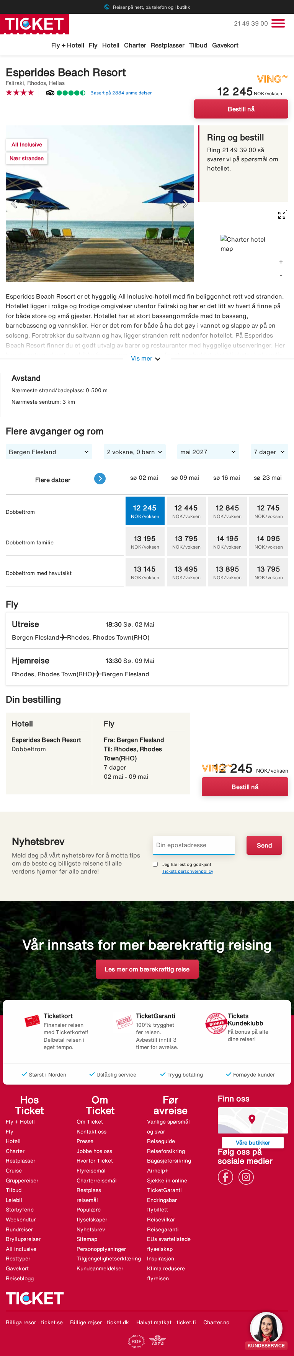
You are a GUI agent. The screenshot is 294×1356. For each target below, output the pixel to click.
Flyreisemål (91, 1170)
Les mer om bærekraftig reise (147, 969)
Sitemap (87, 1239)
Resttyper (18, 1258)
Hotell (110, 45)
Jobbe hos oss (94, 1151)
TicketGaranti (164, 1190)
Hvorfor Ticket (95, 1160)
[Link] (227, 1176)
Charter (135, 45)
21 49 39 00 (252, 23)
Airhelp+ (157, 1170)
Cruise (14, 1170)
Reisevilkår (161, 1219)
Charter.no (216, 1322)
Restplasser (168, 45)
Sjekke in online (167, 1180)
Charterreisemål (97, 1180)
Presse (85, 1141)
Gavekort (225, 45)
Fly (93, 45)
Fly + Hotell (67, 45)
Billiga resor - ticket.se (34, 1322)
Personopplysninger (101, 1249)
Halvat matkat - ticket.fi (166, 1322)
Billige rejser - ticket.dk (99, 1322)
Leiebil (14, 1200)
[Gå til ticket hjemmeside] (34, 23)
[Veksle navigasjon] (278, 23)
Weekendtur (21, 1219)
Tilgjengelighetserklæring (109, 1258)
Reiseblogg (20, 1278)
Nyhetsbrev (91, 1229)
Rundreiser (19, 1229)
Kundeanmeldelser (100, 1268)
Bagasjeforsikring (169, 1160)
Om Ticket (90, 1121)
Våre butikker (253, 1142)
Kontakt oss (91, 1131)
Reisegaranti (163, 1229)
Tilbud (198, 45)
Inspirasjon (160, 1258)
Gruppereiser (22, 1180)
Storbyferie (20, 1209)
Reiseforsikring (166, 1151)
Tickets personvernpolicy (187, 871)
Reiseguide (161, 1141)
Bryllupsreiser (23, 1239)
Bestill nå (241, 109)
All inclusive (21, 1249)
